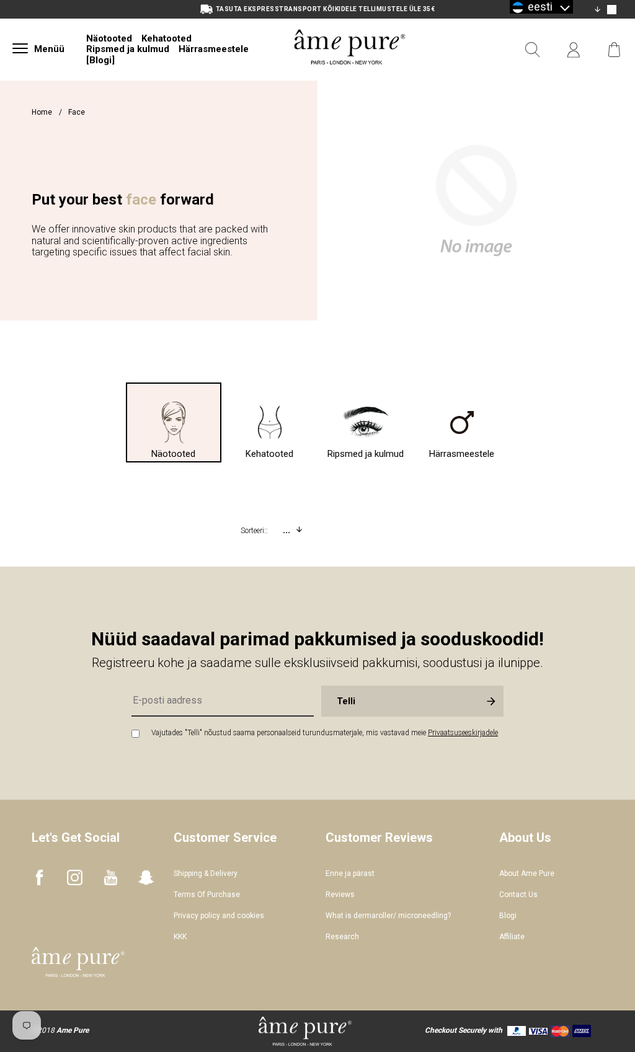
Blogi (508, 915)
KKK (180, 936)
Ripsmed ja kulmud (127, 49)
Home (42, 112)
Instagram (74, 877)
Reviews (340, 894)
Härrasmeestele (214, 49)
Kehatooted (166, 38)
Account (574, 50)
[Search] (533, 50)
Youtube (110, 877)
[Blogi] (100, 60)
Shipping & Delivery (206, 873)
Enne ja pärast (350, 873)
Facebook (39, 877)
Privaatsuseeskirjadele (463, 732)
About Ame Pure (526, 873)
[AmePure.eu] (349, 79)
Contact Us (518, 894)
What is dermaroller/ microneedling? (388, 915)
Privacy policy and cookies (219, 915)
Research (342, 936)
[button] (541, 7)
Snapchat (146, 877)
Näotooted (109, 38)
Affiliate (512, 936)
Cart (614, 50)
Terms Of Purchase (207, 894)
